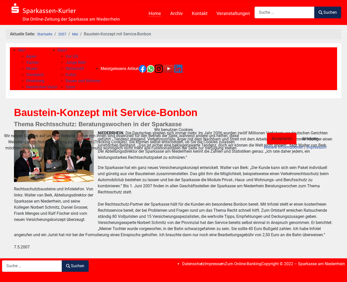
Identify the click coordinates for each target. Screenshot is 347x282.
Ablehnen (310, 138)
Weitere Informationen (283, 147)
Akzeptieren (281, 138)
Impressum (316, 147)
